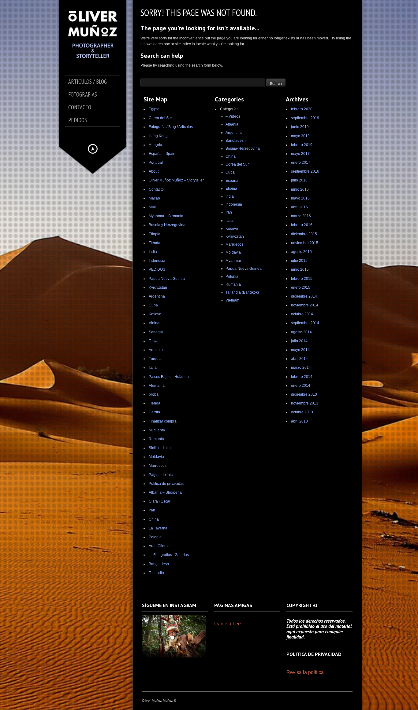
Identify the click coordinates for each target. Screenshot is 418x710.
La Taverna (158, 528)
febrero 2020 (301, 109)
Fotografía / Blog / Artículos (171, 127)
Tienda (154, 243)
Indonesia (157, 260)
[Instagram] (97, 134)
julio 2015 (299, 260)
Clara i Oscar (159, 501)
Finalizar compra (163, 421)
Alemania (157, 385)
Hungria (155, 145)
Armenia (156, 350)
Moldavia (156, 457)
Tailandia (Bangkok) (242, 292)
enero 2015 (300, 287)
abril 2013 (299, 421)
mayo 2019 (300, 136)
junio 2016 (300, 189)
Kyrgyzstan (158, 287)
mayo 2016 (300, 198)
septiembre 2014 (305, 323)
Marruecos (157, 465)
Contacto (156, 189)
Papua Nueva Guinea (167, 278)
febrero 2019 (301, 145)
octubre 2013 (302, 412)
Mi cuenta (157, 430)
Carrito (154, 412)
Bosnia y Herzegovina (167, 225)
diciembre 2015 (304, 234)
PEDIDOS (157, 269)
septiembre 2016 (305, 171)
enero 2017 (300, 162)
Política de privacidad (167, 483)
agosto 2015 (301, 252)
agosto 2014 (301, 332)
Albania (232, 124)
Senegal (156, 332)
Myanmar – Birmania (166, 216)
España (232, 180)
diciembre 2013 (304, 394)
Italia (153, 367)
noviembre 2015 (304, 243)
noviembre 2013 (304, 403)
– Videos (233, 116)
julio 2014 (299, 341)
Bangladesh (159, 564)
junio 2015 (300, 269)
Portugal (156, 162)
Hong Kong (158, 136)
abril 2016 (299, 207)
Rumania (156, 439)
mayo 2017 (300, 154)
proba (154, 394)
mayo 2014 (300, 350)
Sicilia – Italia (160, 448)
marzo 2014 (301, 367)
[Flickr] (106, 134)
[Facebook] (80, 134)
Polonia (155, 537)
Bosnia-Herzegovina (243, 148)
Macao (154, 198)
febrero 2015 (301, 278)
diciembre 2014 (304, 296)
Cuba (153, 305)
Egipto (154, 109)
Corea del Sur (160, 118)
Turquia (155, 359)
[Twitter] (88, 134)
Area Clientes (160, 546)
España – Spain (162, 154)
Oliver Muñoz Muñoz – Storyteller (176, 180)
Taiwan (155, 341)
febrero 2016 (301, 225)
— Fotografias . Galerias (169, 555)
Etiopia (154, 234)
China (154, 519)
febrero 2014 (301, 377)
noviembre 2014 (304, 305)
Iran (152, 510)
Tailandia (156, 573)
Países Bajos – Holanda (169, 377)
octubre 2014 (302, 314)
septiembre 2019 (305, 118)
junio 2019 (300, 127)
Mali (152, 207)
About (154, 171)
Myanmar (233, 260)
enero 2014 (300, 385)
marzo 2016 (301, 216)
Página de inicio (162, 475)
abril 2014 (299, 359)
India (153, 252)
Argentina (157, 296)
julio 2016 (299, 180)
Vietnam (155, 323)
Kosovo (155, 314)
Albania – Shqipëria (165, 492)
